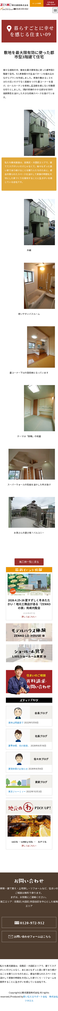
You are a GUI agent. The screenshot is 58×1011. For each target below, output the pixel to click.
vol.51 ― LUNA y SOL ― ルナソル (29, 841)
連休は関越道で (16, 722)
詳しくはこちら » (29, 617)
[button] (55, 10)
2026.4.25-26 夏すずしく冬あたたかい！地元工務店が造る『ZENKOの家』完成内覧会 (29, 604)
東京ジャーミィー (17, 791)
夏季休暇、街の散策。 (19, 745)
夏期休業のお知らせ (18, 768)
